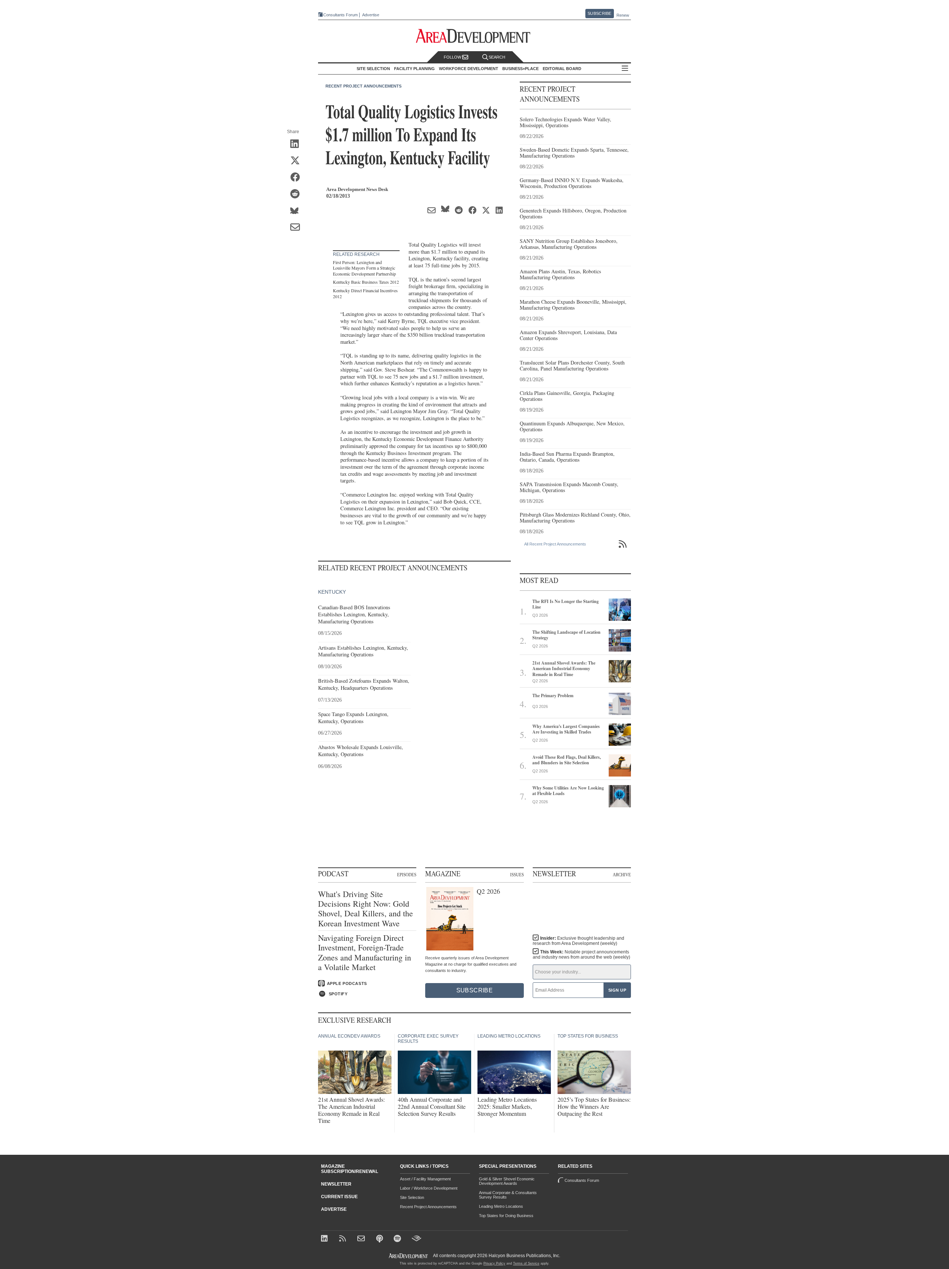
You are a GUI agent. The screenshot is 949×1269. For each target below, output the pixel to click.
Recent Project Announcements (363, 86)
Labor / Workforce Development (428, 1188)
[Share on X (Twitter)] (297, 161)
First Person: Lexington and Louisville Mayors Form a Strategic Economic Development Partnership (364, 268)
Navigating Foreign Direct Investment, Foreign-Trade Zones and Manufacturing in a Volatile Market (364, 952)
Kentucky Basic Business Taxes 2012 (366, 282)
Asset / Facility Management (425, 1179)
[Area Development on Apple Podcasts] (380, 1239)
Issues (517, 874)
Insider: (578, 941)
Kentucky (332, 592)
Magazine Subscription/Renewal (349, 1169)
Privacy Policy (494, 1263)
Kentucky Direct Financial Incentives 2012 (365, 293)
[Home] (362, 1239)
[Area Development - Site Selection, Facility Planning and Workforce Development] (474, 36)
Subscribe (599, 13)
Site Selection (412, 1197)
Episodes (406, 874)
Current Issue (339, 1196)
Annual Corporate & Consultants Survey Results (508, 1194)
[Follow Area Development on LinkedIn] (325, 1239)
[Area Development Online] (409, 1255)
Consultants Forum (340, 15)
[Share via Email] (297, 227)
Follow (453, 57)
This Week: (581, 954)
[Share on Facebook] (297, 177)
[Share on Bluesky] (297, 211)
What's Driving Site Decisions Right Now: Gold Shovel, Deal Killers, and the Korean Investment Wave (365, 909)
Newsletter (336, 1184)
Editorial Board (562, 68)
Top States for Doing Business (506, 1215)
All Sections (625, 68)
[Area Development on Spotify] (398, 1239)
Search (497, 57)
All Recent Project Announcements (555, 544)
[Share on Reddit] (297, 194)
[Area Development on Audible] (416, 1239)
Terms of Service (526, 1263)
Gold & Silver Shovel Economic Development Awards (507, 1181)
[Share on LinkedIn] (297, 144)
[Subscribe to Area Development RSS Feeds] (343, 1239)
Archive (622, 874)
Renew (622, 15)
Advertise (370, 15)
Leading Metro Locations (501, 1206)
